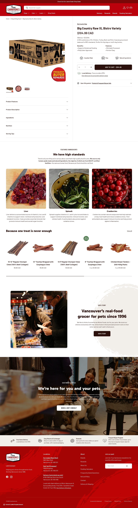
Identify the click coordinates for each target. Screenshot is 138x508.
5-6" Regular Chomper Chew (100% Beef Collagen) (69, 263)
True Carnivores (13, 501)
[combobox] (67, 8)
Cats (33, 13)
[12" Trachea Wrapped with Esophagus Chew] (43, 247)
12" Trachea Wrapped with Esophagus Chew (43, 263)
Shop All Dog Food (16, 19)
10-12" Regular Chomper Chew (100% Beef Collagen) (17, 263)
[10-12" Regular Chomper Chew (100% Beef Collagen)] (17, 247)
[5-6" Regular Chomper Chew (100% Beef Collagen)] (69, 247)
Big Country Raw (82, 24)
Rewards (107, 13)
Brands (115, 13)
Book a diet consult (69, 408)
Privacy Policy (108, 501)
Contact (83, 480)
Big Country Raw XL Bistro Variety (32, 19)
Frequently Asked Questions (90, 473)
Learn (41, 13)
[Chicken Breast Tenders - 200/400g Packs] (120, 247)
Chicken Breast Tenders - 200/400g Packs (120, 263)
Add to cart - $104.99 (113, 67)
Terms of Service (128, 501)
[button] (131, 8)
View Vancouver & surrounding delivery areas (95, 75)
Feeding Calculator (126, 13)
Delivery (99, 13)
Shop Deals (77, 1)
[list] (37, 53)
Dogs (25, 13)
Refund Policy (85, 476)
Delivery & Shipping (87, 484)
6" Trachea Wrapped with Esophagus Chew (95, 263)
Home (7, 19)
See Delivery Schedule (63, 488)
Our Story (102, 334)
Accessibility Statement (96, 501)
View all (129, 231)
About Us (84, 465)
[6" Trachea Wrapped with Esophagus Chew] (94, 247)
